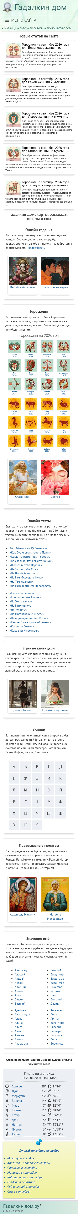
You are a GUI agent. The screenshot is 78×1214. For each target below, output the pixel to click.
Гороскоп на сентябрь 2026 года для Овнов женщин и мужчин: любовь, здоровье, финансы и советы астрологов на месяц (45, 149)
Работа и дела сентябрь (24, 1177)
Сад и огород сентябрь (23, 1186)
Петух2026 (30, 450)
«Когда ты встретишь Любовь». (30, 556)
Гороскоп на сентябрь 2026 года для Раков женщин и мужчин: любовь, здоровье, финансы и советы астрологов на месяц (45, 80)
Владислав (57, 978)
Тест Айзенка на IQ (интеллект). (30, 548)
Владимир (57, 974)
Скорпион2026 (63, 374)
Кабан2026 (63, 450)
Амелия (19, 1035)
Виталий (56, 970)
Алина (19, 1023)
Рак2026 (64, 355)
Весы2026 (47, 374)
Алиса (18, 1027)
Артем (19, 991)
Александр (21, 970)
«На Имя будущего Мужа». (27, 577)
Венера (17, 1101)
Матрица (10, 28)
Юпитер (17, 1110)
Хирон (16, 1134)
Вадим (19, 999)
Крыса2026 (14, 412)
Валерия (56, 1027)
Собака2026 (47, 450)
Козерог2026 (30, 392)
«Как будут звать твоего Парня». (31, 552)
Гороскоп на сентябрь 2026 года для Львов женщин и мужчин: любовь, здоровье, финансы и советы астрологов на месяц (45, 115)
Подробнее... (36, 248)
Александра (22, 1014)
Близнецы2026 (47, 355)
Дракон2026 (14, 431)
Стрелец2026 (14, 392)
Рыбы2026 (63, 392)
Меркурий (19, 1096)
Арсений (20, 987)
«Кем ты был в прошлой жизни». (31, 622)
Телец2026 (30, 355)
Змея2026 (30, 431)
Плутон (17, 1129)
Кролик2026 (63, 412)
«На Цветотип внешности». (27, 614)
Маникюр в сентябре (22, 1172)
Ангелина (57, 1010)
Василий (20, 1003)
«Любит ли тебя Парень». (26, 565)
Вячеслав (56, 987)
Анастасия (21, 1043)
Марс (15, 1105)
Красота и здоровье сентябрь (28, 1163)
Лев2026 (14, 374)
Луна (15, 1091)
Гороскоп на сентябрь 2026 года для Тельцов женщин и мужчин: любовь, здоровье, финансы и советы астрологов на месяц (45, 184)
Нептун (17, 1125)
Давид (55, 1003)
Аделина (20, 1010)
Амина (19, 1039)
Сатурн (16, 1115)
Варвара (56, 1031)
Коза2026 (64, 431)
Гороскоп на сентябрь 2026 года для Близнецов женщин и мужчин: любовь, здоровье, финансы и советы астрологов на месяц (47, 46)
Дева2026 (30, 374)
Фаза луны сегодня (20, 1158)
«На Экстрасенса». (21, 601)
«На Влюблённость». (23, 573)
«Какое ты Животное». (24, 630)
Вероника (57, 1043)
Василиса (56, 1035)
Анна (54, 1014)
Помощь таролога (59, 28)
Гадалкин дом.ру (21, 1206)
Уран (15, 1120)
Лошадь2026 (47, 431)
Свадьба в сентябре (21, 1182)
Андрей (20, 978)
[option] (22, 275)
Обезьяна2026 (14, 450)
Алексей (20, 974)
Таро (23, 28)
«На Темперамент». (22, 581)
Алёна (18, 1018)
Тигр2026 (47, 412)
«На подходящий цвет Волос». (29, 618)
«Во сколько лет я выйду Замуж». (31, 561)
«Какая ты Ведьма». (22, 593)
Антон (19, 983)
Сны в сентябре (18, 1191)
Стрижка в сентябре (22, 1167)
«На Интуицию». (20, 605)
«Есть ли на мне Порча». (25, 597)
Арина (55, 1018)
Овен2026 (14, 355)
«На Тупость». (18, 610)
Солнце (17, 1086)
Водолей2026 (47, 392)
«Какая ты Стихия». (22, 626)
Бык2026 (31, 412)
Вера (54, 1039)
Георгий (56, 991)
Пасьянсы (36, 28)
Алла (18, 1031)
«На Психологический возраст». (30, 586)
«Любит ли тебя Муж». (24, 569)
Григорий (56, 999)
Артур (18, 995)
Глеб (53, 995)
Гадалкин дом (41, 7)
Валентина (57, 1023)
